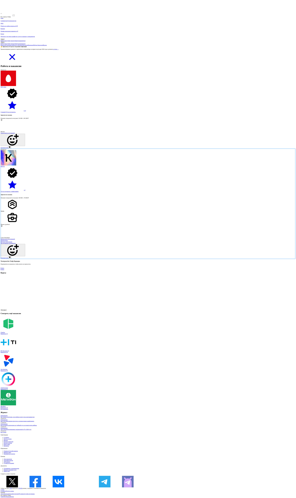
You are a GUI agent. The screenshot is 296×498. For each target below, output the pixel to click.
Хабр (2, 496)
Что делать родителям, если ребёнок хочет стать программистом (17, 417)
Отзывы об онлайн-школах (11, 451)
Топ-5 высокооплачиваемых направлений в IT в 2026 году (16, 429)
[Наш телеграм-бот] (127, 487)
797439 (20, 488)
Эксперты (25, 45)
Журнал (45, 45)
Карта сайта (7, 444)
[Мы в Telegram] (104, 487)
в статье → (56, 49)
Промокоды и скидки (9, 453)
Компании (30, 45)
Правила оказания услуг (10, 470)
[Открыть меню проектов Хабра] (1, 13)
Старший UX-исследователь (8, 112)
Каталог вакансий (8, 441)
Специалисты (9, 45)
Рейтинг (35, 45)
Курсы (12, 496)
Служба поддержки (9, 463)
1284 (10, 488)
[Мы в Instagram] (81, 487)
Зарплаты (40, 45)
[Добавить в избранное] (9, 147)
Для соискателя (8, 459)
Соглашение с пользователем (11, 468)
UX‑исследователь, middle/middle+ (10, 191)
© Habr (2, 489)
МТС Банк (3, 87)
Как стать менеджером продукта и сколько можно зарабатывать (17, 421)
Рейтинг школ (7, 452)
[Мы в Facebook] (35, 487)
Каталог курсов (8, 443)
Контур (3, 166)
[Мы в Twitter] (12, 487)
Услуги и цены (7, 439)
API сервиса (7, 462)
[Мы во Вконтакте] (58, 487)
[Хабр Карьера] (7, 15)
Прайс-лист (7, 471)
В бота (2, 269)
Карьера (8, 496)
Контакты (6, 445)
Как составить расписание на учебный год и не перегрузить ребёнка (19, 425)
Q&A (4, 496)
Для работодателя (8, 460)
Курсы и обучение (18, 45)
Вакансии (3, 45)
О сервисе (6, 437)
